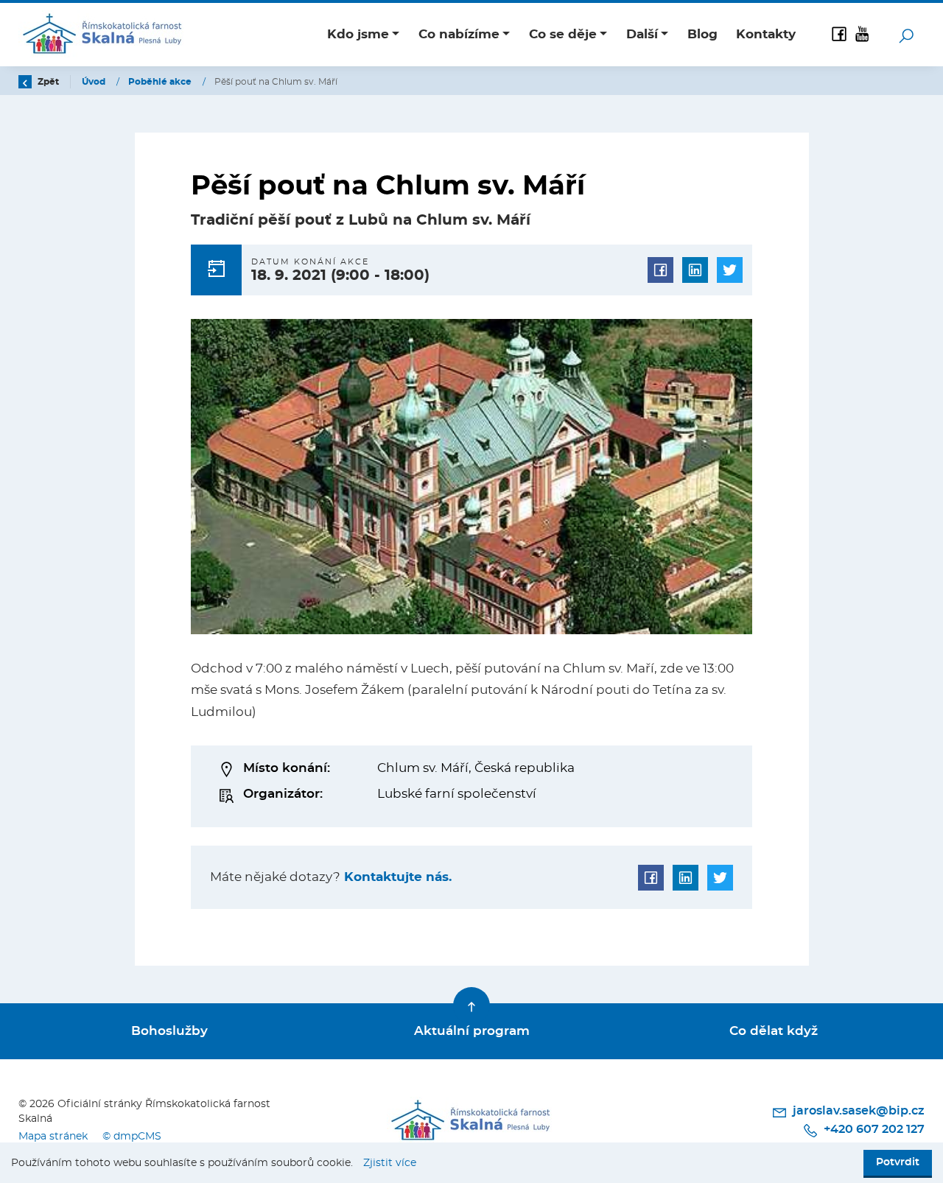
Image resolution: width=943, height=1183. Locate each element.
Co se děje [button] (563, 34)
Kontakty (766, 34)
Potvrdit (897, 1162)
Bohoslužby (169, 1031)
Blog (702, 34)
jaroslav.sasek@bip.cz (857, 1111)
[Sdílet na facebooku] (660, 270)
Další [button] (642, 34)
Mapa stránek (53, 1136)
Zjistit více (389, 1163)
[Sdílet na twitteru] (730, 270)
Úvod (95, 81)
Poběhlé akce (161, 81)
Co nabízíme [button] (458, 34)
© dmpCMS (131, 1136)
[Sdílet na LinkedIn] (695, 270)
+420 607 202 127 (873, 1129)
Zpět (47, 81)
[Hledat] (906, 34)
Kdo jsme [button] (358, 34)
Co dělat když (773, 1031)
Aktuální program (472, 1031)
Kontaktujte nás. (396, 877)
